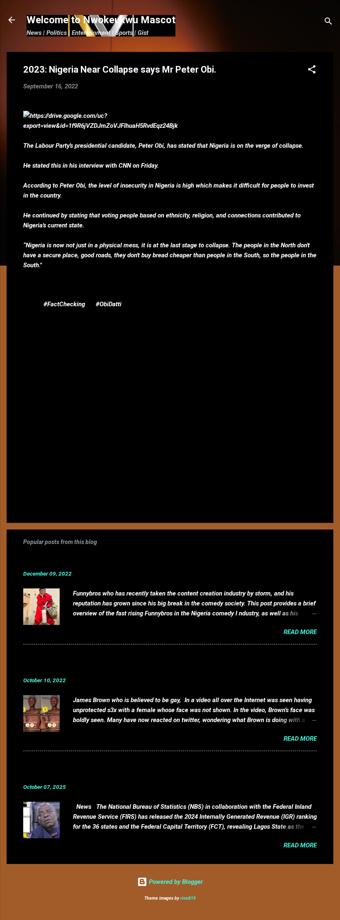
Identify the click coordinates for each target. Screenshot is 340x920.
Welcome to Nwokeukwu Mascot (101, 20)
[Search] (328, 22)
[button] (312, 70)
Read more (300, 632)
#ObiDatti (108, 304)
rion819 (188, 898)
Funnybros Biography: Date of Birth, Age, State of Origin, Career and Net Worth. (158, 560)
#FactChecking (64, 304)
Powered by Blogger (175, 882)
